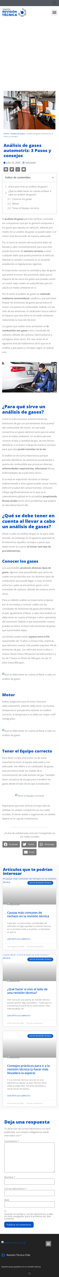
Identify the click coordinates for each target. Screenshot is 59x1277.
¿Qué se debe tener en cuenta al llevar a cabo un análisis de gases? (29, 193)
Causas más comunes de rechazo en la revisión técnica (28, 914)
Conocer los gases (22, 199)
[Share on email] (23, 169)
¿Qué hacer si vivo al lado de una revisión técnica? (27, 991)
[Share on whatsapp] (17, 169)
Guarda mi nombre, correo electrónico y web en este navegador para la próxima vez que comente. (28, 1216)
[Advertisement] (29, 49)
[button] (54, 3)
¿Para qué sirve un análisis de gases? (28, 186)
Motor (15, 203)
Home (6, 133)
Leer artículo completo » (19, 939)
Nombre (9, 1177)
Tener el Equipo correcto (25, 208)
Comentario (11, 1141)
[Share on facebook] (6, 169)
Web (6, 1200)
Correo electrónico (15, 1189)
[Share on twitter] (12, 169)
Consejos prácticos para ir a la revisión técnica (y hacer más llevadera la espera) (28, 1069)
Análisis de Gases (18, 133)
